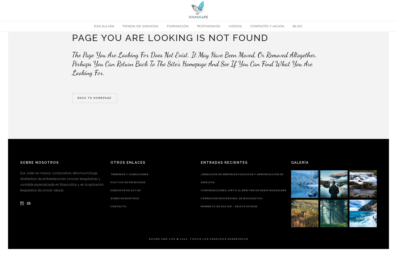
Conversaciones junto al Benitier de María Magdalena (243, 190)
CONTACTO (119, 206)
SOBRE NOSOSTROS (125, 198)
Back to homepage (95, 98)
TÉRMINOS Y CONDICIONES (129, 174)
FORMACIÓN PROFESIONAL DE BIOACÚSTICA (232, 198)
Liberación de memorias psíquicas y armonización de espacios (242, 178)
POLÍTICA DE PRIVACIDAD (128, 182)
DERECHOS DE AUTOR (126, 190)
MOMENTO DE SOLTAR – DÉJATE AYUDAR (229, 206)
